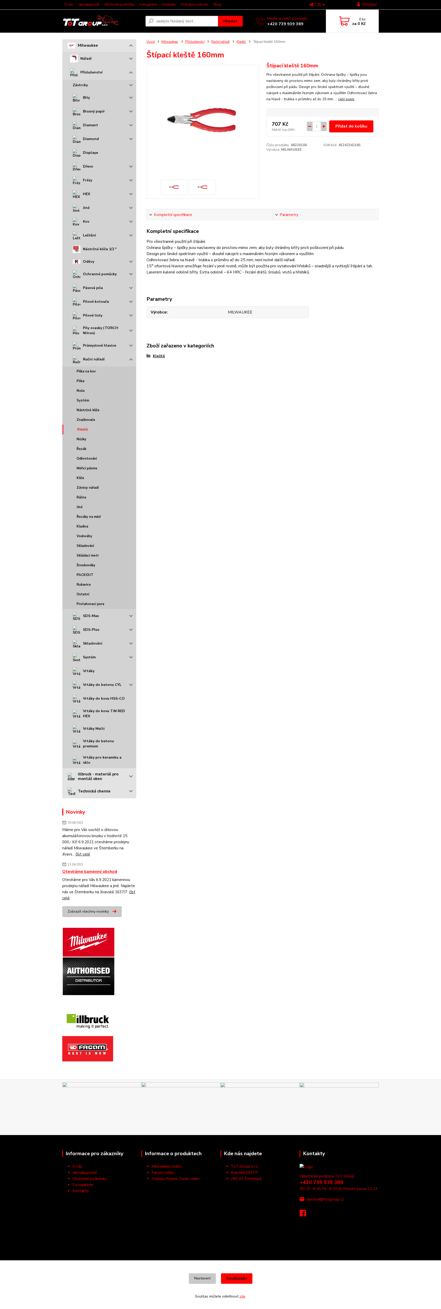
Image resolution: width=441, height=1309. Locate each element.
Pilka (80, 381)
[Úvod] (101, 21)
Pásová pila (93, 287)
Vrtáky (88, 671)
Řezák (81, 449)
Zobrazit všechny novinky (88, 911)
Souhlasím (236, 1278)
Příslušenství (91, 72)
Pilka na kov (86, 371)
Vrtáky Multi (94, 728)
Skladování (85, 546)
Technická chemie (94, 791)
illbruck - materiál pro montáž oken (98, 776)
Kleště (82, 429)
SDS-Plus (91, 629)
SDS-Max (91, 615)
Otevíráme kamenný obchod (89, 871)
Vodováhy (84, 536)
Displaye (90, 152)
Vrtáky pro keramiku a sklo (102, 760)
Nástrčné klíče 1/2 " (100, 249)
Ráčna (81, 497)
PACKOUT (85, 575)
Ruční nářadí (94, 359)
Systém (83, 400)
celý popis (346, 99)
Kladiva (82, 526)
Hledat (230, 21)
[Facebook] (305, 1214)
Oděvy (88, 261)
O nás (68, 4)
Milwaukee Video (167, 1166)
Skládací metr (88, 555)
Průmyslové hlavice (99, 345)
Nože (81, 390)
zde (242, 1296)
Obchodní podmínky (119, 4)
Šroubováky (86, 565)
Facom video (163, 1172)
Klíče (80, 478)
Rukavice (84, 584)
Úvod (150, 42)
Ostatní (83, 594)
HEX (86, 194)
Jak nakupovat (88, 4)
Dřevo (88, 166)
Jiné (86, 207)
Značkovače (86, 420)
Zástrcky (80, 85)
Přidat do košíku (351, 126)
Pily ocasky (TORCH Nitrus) (100, 330)
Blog (217, 4)
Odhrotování (87, 458)
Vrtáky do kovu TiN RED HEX (104, 714)
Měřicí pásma (87, 468)
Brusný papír (94, 111)
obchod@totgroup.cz (325, 1199)
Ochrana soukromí (194, 4)
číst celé (83, 854)
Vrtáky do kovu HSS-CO (104, 698)
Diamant (90, 125)
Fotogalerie (148, 4)
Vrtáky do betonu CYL (102, 684)
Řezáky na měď (89, 516)
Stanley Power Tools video (176, 1178)
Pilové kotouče (96, 301)
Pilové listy (92, 315)
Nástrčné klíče (88, 410)
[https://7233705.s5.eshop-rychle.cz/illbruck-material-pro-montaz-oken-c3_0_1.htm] (87, 1020)
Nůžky (81, 439)
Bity (86, 97)
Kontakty (169, 4)
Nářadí (86, 58)
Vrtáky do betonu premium (98, 744)
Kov (86, 221)
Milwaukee (88, 45)
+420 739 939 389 (285, 24)
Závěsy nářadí (88, 487)
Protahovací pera (90, 604)
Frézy (87, 180)
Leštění (89, 235)
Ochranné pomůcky (100, 274)
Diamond (91, 138)
